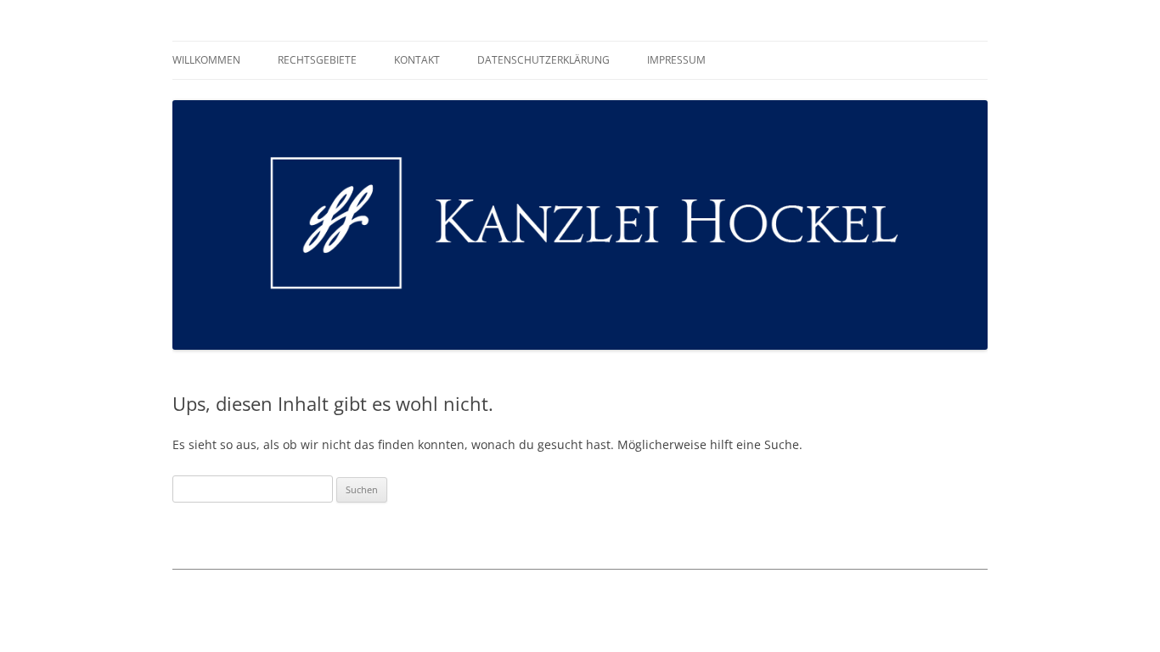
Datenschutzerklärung (543, 60)
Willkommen (206, 60)
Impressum (676, 60)
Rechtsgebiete (317, 60)
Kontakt (417, 60)
